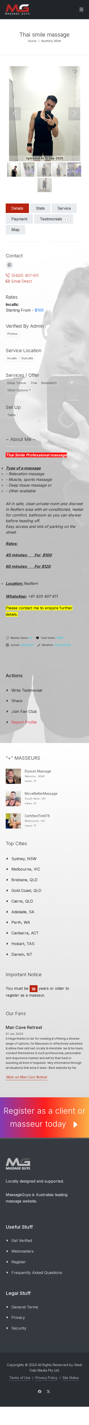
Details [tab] (17, 208)
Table (11, 415)
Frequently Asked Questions (36, 1272)
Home (32, 41)
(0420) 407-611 (24, 275)
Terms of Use (19, 1378)
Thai (33, 383)
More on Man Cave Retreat (26, 1077)
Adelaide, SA (22, 911)
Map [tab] (15, 229)
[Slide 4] (74, 169)
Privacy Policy (46, 1378)
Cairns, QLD (22, 901)
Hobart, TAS (22, 943)
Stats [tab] (40, 208)
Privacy (18, 1317)
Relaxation (49, 383)
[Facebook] (39, 1391)
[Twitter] (48, 1391)
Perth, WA (20, 922)
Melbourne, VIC (25, 869)
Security (18, 1328)
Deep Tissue (16, 383)
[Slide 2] (44, 169)
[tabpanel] (44, 436)
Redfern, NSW (51, 41)
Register (18, 1261)
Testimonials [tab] (53, 219)
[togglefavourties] (74, 71)
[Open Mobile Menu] (81, 9)
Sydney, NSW (24, 858)
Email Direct (21, 281)
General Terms (24, 1307)
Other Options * (19, 390)
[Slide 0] (14, 169)
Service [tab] (64, 208)
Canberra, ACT (25, 933)
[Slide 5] (44, 185)
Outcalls (27, 358)
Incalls (12, 358)
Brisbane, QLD (24, 879)
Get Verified (21, 1240)
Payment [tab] (19, 219)
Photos (12, 334)
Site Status (70, 1378)
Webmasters (22, 1251)
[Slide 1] (29, 169)
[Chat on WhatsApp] (9, 265)
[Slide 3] (59, 169)
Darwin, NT (21, 954)
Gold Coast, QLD (26, 890)
